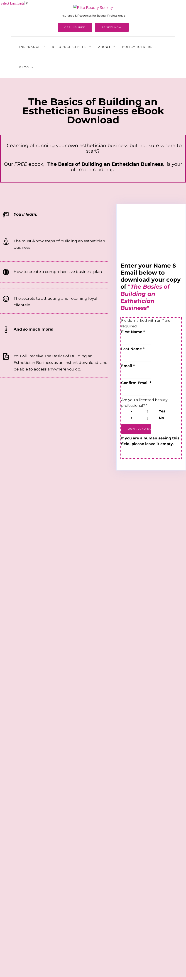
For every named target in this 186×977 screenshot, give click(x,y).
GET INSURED (75, 27)
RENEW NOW (112, 27)
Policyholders (137, 47)
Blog (24, 67)
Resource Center (69, 47)
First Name (133, 332)
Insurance (30, 47)
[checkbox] (146, 411)
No (161, 418)
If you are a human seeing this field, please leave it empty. (150, 441)
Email (128, 366)
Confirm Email (136, 383)
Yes (162, 411)
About (104, 47)
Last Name (132, 349)
